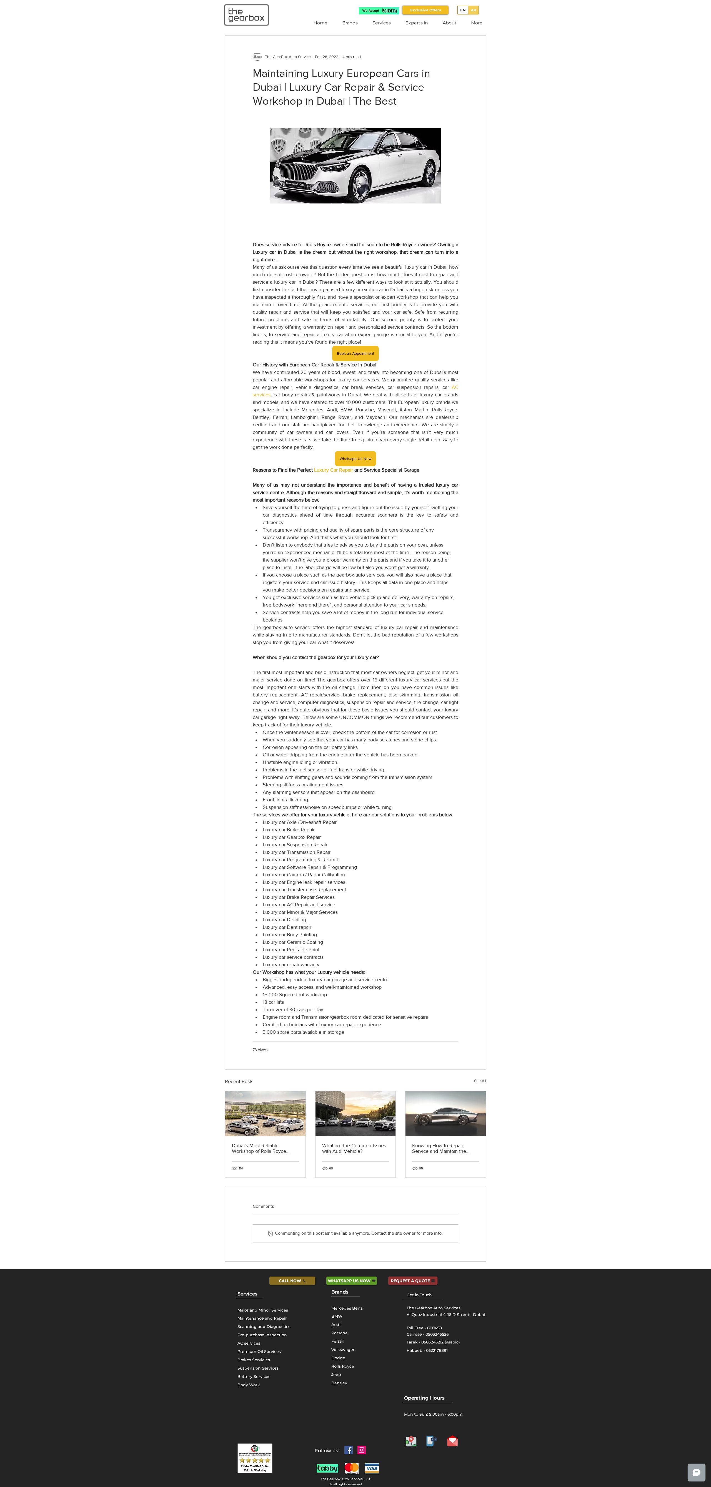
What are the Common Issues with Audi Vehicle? (354, 1148)
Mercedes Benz (346, 1308)
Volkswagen (343, 1349)
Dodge (338, 1357)
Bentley (339, 1382)
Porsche (339, 1332)
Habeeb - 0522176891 (427, 1350)
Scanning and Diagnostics (263, 1326)
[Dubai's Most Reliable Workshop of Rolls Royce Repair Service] (265, 1113)
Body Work (248, 1384)
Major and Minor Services (262, 1310)
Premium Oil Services (259, 1351)
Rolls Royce (342, 1366)
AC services (248, 1343)
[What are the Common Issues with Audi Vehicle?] (356, 1113)
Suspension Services (258, 1368)
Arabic (452, 1342)
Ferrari (337, 1341)
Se (240, 1294)
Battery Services (253, 1376)
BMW (336, 1316)
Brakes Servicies (253, 1359)
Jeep (336, 1374)
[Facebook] (348, 1450)
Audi (336, 1324)
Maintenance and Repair (262, 1318)
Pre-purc (246, 1334)
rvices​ (250, 1294)
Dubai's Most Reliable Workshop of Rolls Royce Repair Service (259, 1148)
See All (480, 1080)
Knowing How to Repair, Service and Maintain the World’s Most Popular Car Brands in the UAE (439, 1148)
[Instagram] (361, 1450)
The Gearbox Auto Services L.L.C (346, 1479)
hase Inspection (271, 1334)
